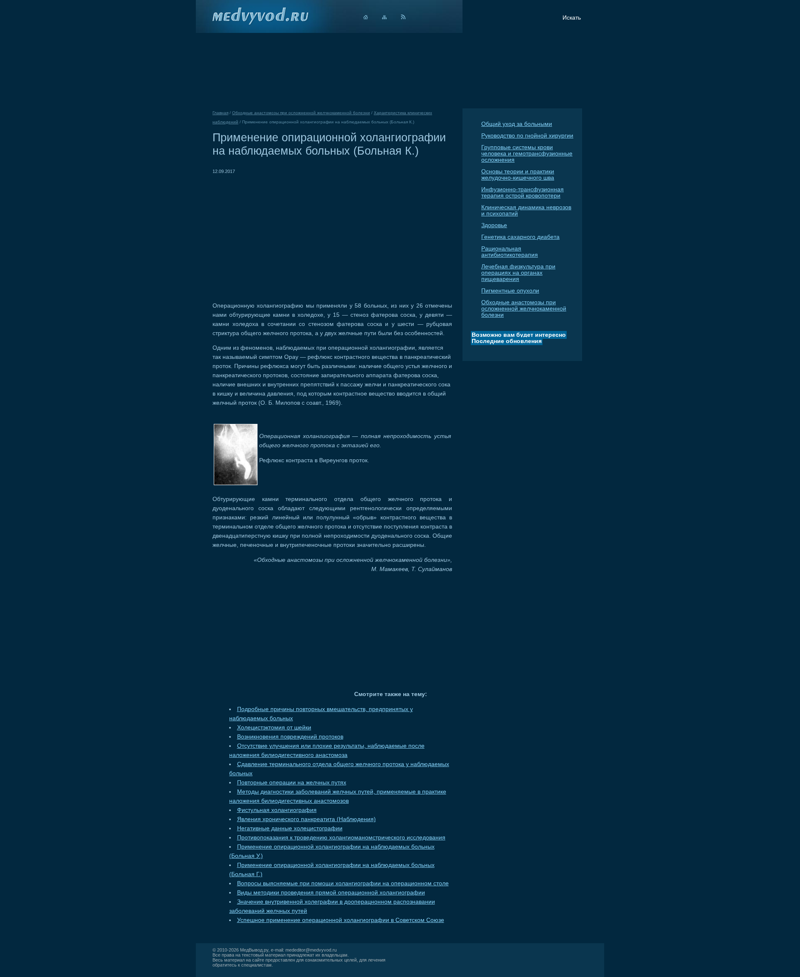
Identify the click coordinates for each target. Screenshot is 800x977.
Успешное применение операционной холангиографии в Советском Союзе (340, 920)
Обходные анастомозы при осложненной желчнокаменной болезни (523, 308)
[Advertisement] (282, 234)
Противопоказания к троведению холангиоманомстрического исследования (341, 837)
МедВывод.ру (254, 949)
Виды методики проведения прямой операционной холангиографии (331, 892)
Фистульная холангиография (277, 810)
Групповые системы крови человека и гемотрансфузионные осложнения (526, 153)
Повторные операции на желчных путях (291, 782)
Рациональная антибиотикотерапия (509, 252)
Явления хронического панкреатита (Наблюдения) (306, 819)
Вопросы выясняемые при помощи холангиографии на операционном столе (343, 883)
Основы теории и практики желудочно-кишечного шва (517, 174)
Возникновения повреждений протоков (290, 737)
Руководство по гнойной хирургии (527, 136)
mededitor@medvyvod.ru (311, 949)
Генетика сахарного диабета (520, 237)
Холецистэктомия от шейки (274, 727)
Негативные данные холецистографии (289, 828)
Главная (220, 112)
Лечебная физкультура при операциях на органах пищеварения (518, 272)
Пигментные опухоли (510, 291)
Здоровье (494, 225)
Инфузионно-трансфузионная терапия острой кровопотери (522, 192)
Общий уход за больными (516, 124)
